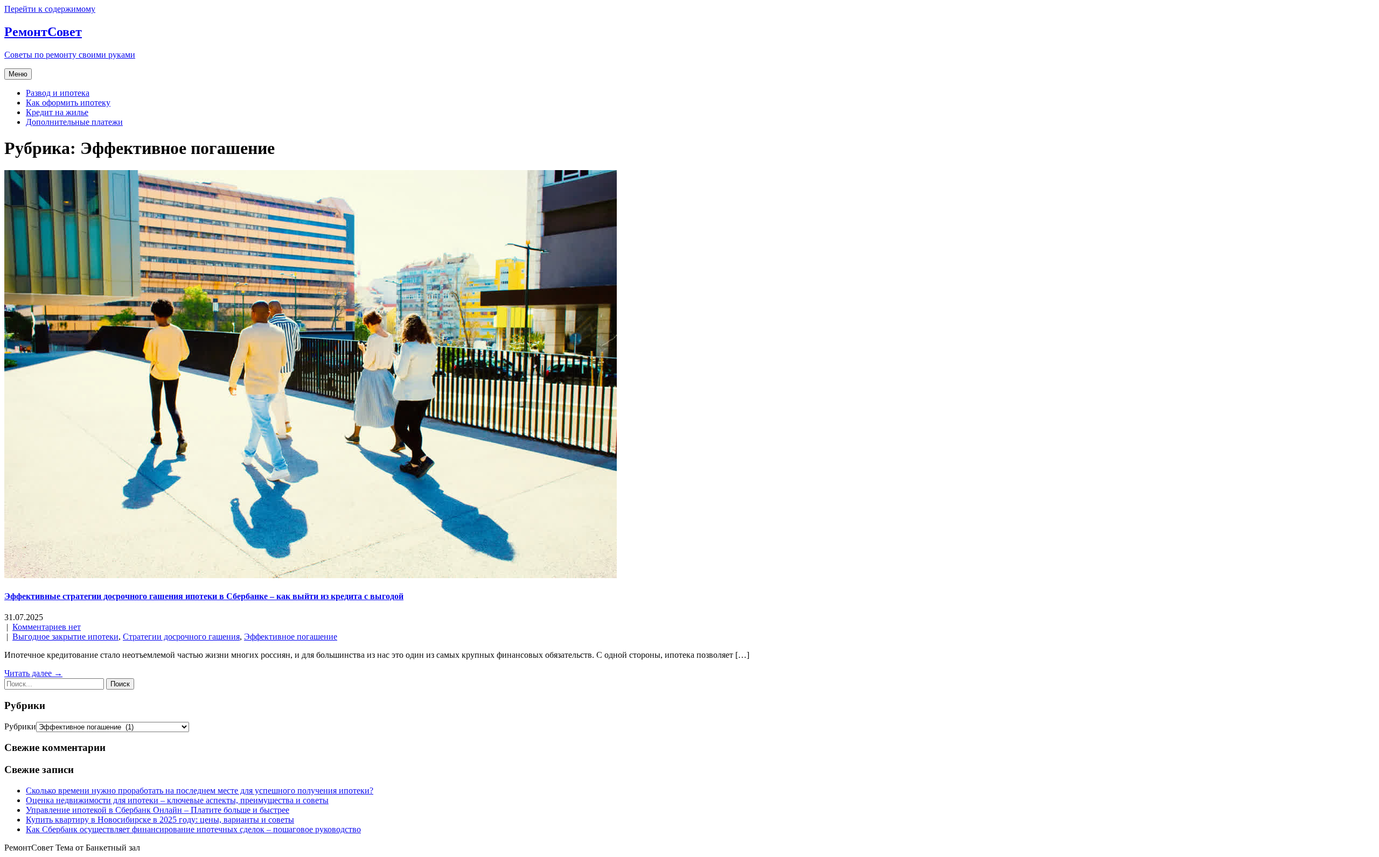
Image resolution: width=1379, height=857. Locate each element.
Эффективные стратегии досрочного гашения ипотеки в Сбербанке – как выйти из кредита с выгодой (203, 596)
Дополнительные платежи (74, 122)
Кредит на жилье (57, 112)
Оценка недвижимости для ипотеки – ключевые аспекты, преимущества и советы (177, 800)
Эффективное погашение (290, 636)
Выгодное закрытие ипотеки (65, 636)
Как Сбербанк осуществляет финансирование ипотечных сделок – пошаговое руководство (193, 829)
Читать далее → (33, 673)
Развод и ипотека (57, 92)
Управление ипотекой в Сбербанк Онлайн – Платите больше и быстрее (157, 809)
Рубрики (20, 726)
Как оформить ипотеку (68, 102)
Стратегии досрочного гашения (181, 636)
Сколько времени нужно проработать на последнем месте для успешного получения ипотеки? (199, 790)
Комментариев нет (46, 626)
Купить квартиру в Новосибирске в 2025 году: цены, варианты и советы (160, 819)
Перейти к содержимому (49, 8)
